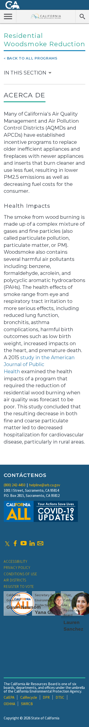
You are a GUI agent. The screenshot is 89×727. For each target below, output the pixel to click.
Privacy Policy (17, 567)
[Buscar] (82, 16)
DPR (46, 697)
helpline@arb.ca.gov (44, 485)
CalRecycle (28, 697)
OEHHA (9, 703)
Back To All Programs (32, 58)
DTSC (60, 697)
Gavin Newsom (23, 607)
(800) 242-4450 (14, 485)
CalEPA (9, 697)
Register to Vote (19, 586)
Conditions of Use (20, 574)
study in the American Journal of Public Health (39, 364)
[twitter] (7, 543)
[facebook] (15, 543)
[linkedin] (32, 543)
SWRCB (27, 703)
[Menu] (8, 16)
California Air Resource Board (45, 16)
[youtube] (23, 543)
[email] (40, 543)
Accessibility (15, 561)
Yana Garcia (48, 612)
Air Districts (15, 580)
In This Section (25, 73)
